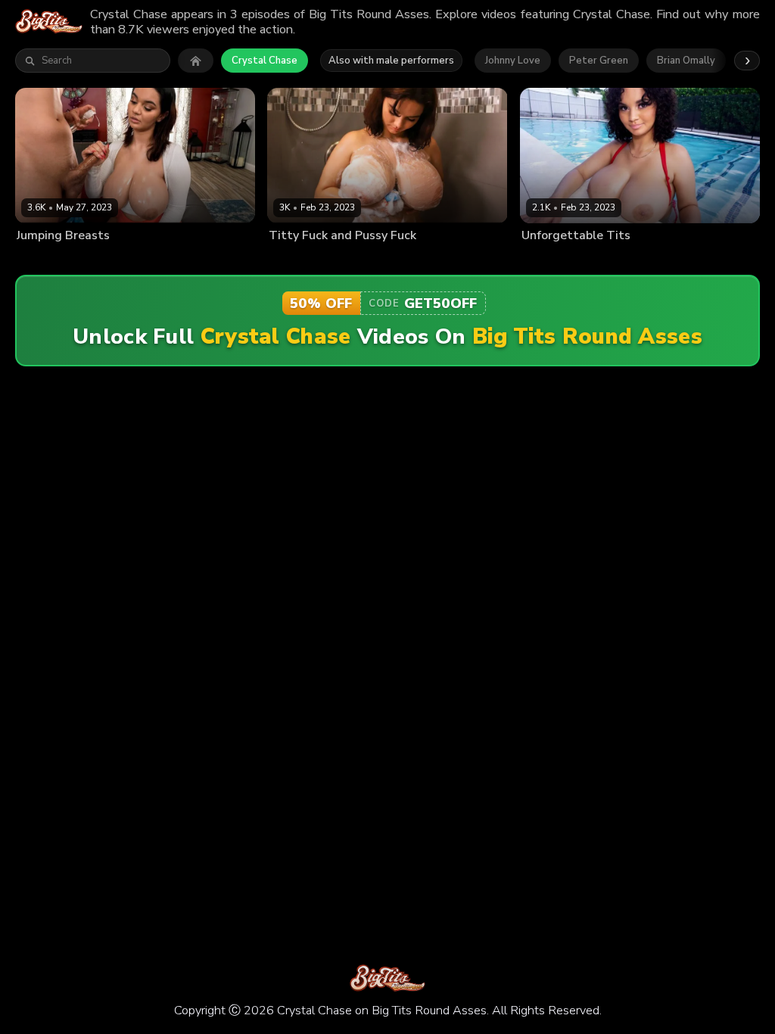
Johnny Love (512, 60)
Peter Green (598, 60)
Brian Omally (686, 60)
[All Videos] (195, 60)
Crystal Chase (264, 60)
